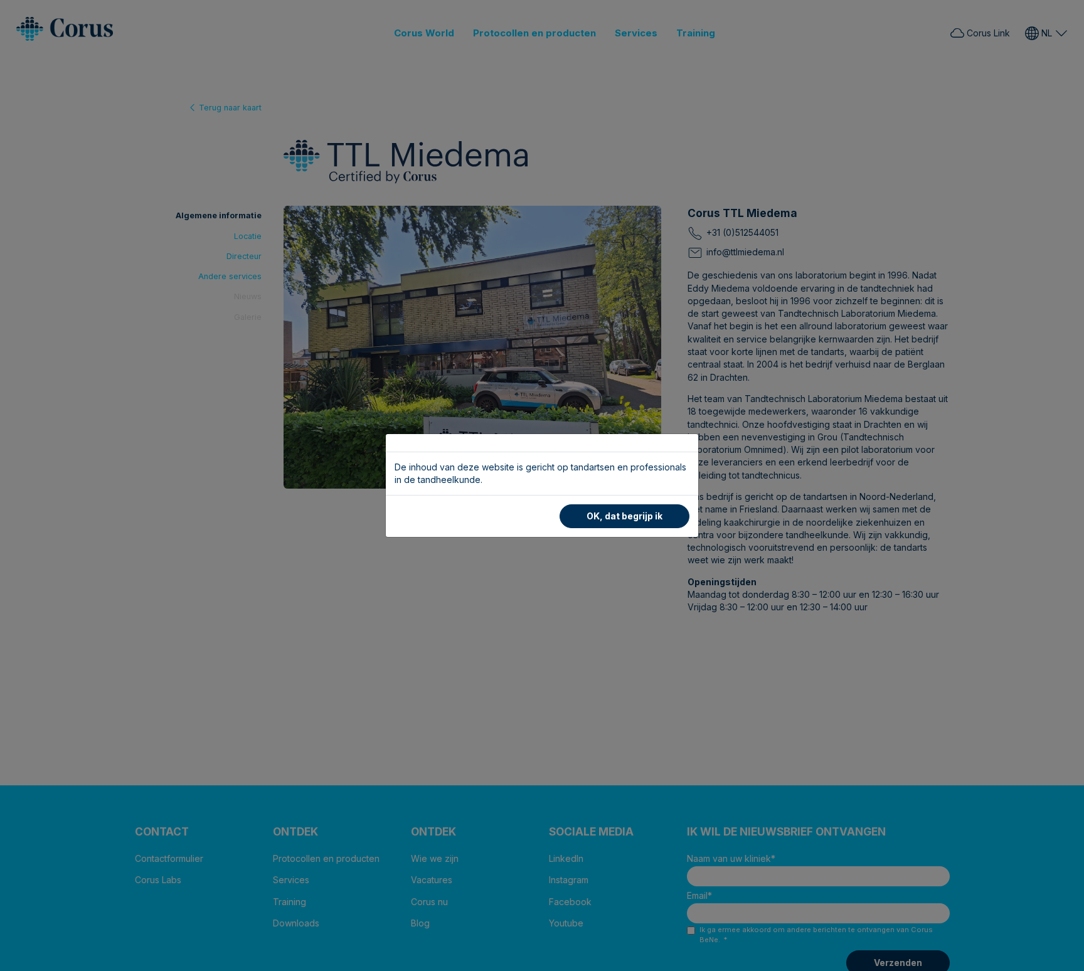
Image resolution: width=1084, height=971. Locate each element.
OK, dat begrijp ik (624, 516)
